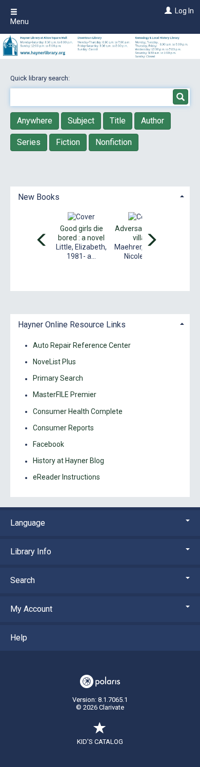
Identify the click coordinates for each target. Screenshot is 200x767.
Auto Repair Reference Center (82, 345)
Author (152, 121)
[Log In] (167, 11)
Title (118, 121)
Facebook (48, 444)
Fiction (68, 142)
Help (18, 637)
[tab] (100, 196)
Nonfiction (113, 142)
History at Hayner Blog (68, 461)
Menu (19, 21)
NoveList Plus (54, 362)
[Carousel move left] (42, 241)
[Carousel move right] (151, 241)
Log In (184, 11)
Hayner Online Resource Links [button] (72, 324)
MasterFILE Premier (64, 395)
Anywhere (34, 121)
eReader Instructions (66, 477)
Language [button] (27, 523)
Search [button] (22, 580)
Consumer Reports (63, 428)
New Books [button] (38, 197)
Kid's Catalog (100, 741)
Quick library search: (40, 78)
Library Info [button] (30, 551)
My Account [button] (31, 609)
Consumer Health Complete (78, 411)
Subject (81, 121)
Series (29, 142)
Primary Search (58, 379)
